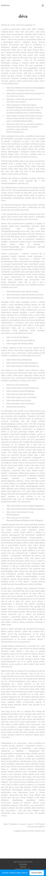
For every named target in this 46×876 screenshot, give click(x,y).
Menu (43, 5)
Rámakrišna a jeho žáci (23, 869)
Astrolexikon (23, 864)
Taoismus (23, 867)
